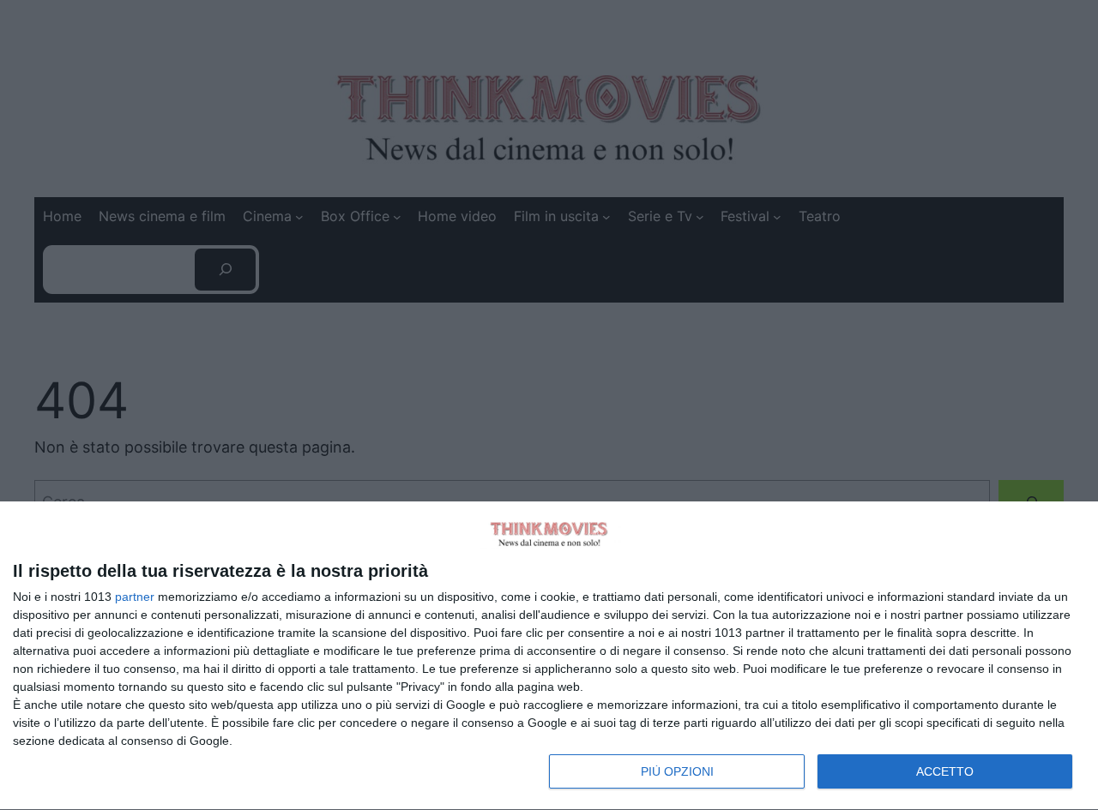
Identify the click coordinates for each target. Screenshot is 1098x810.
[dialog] (549, 656)
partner (134, 597)
